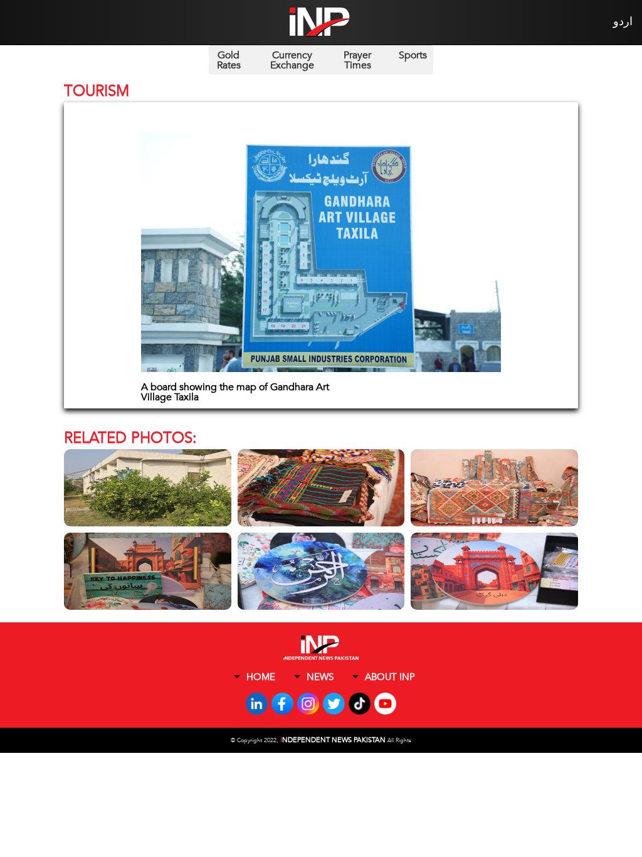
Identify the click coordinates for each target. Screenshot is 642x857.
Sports (413, 55)
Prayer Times (357, 60)
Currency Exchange (292, 60)
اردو (623, 21)
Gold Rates (229, 60)
